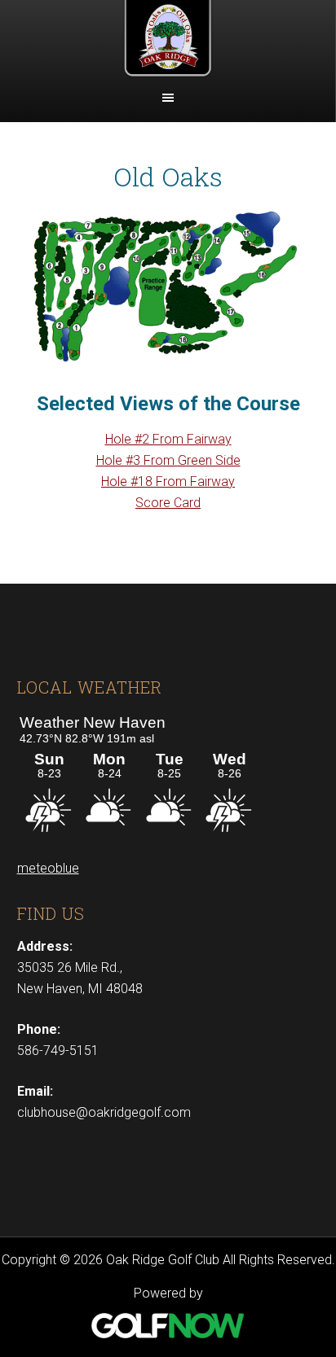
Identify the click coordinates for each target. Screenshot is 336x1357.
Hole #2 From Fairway (168, 439)
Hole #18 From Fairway (168, 481)
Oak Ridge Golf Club (168, 40)
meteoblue (48, 868)
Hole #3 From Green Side (168, 460)
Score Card (168, 502)
